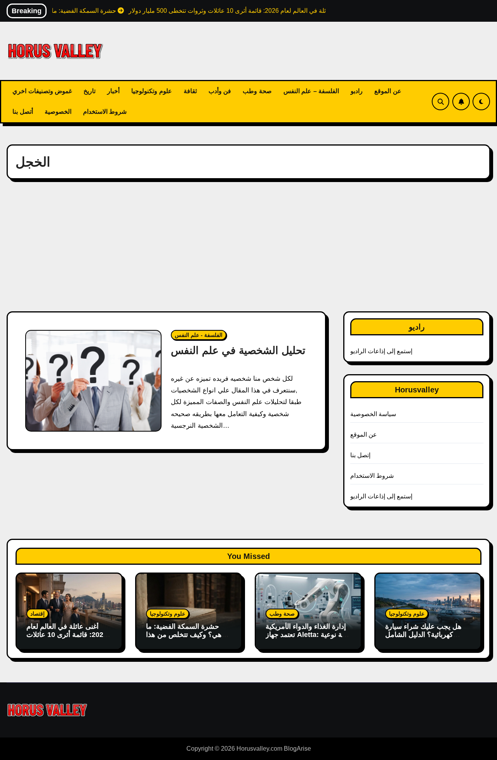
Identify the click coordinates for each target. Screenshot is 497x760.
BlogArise (297, 748)
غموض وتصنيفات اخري (42, 91)
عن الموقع (387, 91)
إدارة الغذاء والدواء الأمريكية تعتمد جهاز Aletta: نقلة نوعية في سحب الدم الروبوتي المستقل (308, 639)
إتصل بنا (360, 455)
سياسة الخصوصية (373, 414)
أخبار (113, 91)
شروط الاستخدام (105, 111)
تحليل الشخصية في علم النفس (238, 350)
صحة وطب (257, 91)
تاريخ (89, 91)
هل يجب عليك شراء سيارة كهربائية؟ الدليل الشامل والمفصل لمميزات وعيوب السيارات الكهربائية (423, 639)
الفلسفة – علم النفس (311, 91)
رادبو (357, 91)
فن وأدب (220, 91)
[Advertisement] (248, 245)
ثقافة (190, 91)
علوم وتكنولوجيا (151, 91)
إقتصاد (37, 614)
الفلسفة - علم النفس (198, 335)
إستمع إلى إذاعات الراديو (381, 351)
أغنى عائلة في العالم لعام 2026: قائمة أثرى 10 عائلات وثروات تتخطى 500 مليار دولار (66, 639)
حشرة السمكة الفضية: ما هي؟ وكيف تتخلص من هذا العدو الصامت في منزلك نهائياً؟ (184, 639)
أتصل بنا (22, 111)
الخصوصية (58, 111)
